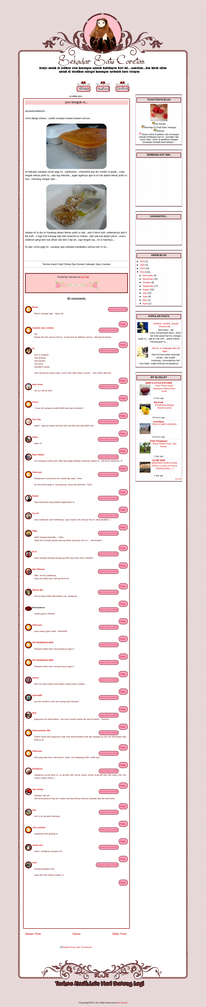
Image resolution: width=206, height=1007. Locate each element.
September (148, 286)
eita (34, 810)
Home (77, 934)
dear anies (37, 384)
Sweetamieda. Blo (41, 730)
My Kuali (158, 402)
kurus (35, 402)
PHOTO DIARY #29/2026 (164, 424)
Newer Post (33, 934)
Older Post (119, 934)
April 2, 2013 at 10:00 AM (108, 422)
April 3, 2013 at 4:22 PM (108, 791)
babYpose (37, 768)
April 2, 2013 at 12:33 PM (108, 554)
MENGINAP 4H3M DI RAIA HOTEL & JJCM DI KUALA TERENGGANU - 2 (164, 466)
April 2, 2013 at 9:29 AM (108, 330)
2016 (142, 265)
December (148, 275)
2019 (142, 261)
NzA (34, 713)
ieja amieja (37, 789)
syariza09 (37, 695)
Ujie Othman (38, 569)
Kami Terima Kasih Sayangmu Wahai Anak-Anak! (164, 388)
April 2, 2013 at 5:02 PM (108, 697)
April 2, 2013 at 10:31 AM (108, 457)
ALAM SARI (158, 460)
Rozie (35, 307)
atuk (34, 862)
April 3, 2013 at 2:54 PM (108, 771)
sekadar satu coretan (43, 328)
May (145, 300)
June (145, 296)
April (145, 303)
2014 (142, 268)
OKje (34, 531)
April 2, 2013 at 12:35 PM (108, 571)
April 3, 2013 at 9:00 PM (108, 812)
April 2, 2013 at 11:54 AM (108, 533)
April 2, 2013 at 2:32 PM (108, 610)
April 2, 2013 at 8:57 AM (117, 309)
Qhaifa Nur (37, 590)
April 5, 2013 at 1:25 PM (108, 830)
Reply (123, 324)
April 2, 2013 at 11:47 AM (108, 516)
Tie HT (35, 513)
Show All (178, 479)
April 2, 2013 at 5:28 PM (108, 715)
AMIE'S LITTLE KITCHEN (158, 383)
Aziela (35, 496)
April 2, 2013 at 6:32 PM (108, 733)
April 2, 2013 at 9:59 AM (108, 404)
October (147, 282)
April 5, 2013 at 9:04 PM (108, 847)
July (145, 293)
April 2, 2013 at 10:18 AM (108, 439)
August (146, 289)
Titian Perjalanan (158, 441)
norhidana (158, 421)
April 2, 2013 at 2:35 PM (108, 627)
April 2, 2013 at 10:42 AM (108, 498)
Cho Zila (36, 419)
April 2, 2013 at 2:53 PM (108, 645)
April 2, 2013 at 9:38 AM (108, 351)
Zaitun (35, 677)
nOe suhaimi (38, 827)
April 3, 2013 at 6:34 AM (108, 753)
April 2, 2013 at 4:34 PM (108, 680)
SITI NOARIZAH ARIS (42, 642)
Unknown (37, 472)
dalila (35, 437)
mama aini (37, 845)
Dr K (34, 551)
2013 (142, 272)
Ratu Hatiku (38, 454)
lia (33, 348)
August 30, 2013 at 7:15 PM (107, 865)
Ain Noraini (122, 1002)
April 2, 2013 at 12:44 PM (108, 592)
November (148, 279)
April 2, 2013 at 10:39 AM (108, 474)
